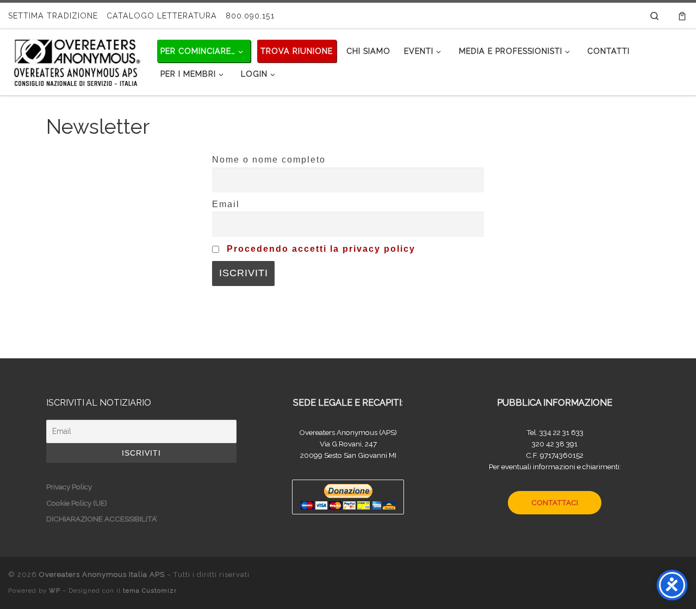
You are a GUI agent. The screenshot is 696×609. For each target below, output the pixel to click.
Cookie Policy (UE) (76, 503)
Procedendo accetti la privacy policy (321, 248)
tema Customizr (150, 590)
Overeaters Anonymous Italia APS (102, 574)
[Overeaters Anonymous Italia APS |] (76, 60)
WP (54, 590)
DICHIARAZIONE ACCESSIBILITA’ (101, 518)
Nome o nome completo (269, 159)
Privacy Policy (69, 486)
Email (226, 204)
